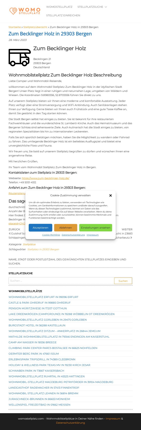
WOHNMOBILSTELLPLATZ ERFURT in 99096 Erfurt (43, 297)
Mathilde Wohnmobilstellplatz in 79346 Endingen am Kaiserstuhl (59, 336)
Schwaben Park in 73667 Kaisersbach (36, 370)
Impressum (93, 235)
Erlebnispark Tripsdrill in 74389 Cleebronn (42, 359)
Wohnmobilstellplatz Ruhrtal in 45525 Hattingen (47, 376)
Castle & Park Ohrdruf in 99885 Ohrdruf (40, 302)
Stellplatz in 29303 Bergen (43, 249)
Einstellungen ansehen (95, 227)
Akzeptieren (40, 227)
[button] (110, 195)
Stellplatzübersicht (35, 27)
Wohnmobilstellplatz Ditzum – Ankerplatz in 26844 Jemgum (54, 331)
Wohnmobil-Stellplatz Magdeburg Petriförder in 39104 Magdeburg (61, 382)
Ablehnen (65, 227)
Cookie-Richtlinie (51, 235)
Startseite (15, 27)
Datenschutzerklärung (73, 235)
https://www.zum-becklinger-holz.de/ (45, 178)
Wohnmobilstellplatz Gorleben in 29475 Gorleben (48, 319)
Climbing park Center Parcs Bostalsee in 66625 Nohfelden (53, 348)
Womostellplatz (59, 6)
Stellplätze (29, 244)
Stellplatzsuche (90, 6)
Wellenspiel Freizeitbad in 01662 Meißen (39, 404)
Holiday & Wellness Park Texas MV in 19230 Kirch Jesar (49, 365)
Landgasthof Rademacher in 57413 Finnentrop (44, 387)
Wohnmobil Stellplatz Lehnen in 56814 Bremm (43, 393)
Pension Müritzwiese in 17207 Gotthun (38, 308)
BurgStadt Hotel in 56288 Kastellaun (37, 325)
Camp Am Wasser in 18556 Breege (33, 342)
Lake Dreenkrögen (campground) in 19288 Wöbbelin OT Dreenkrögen (62, 314)
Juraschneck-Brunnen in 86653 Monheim (39, 399)
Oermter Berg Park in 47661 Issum (34, 353)
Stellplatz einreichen (63, 15)
